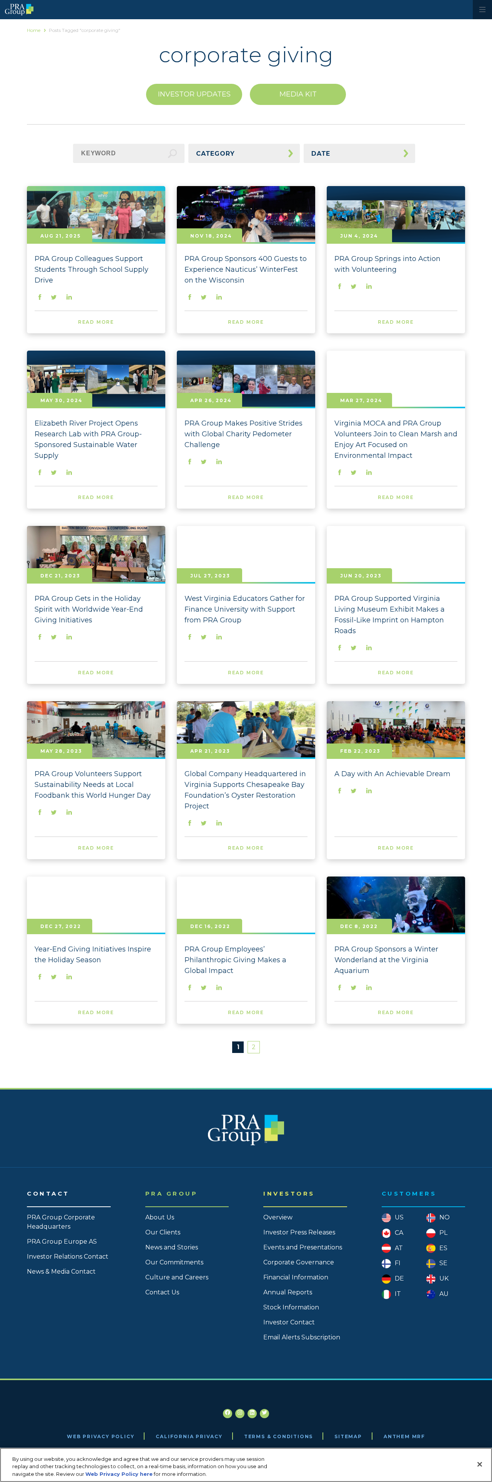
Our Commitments (174, 1262)
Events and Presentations (302, 1247)
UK (444, 1278)
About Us (159, 1217)
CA (399, 1232)
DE (399, 1278)
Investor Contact (289, 1322)
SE (443, 1263)
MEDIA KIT (298, 94)
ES (443, 1248)
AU (444, 1293)
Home (33, 30)
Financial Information (295, 1277)
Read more (96, 322)
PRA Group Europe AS (62, 1241)
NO (444, 1217)
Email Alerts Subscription (301, 1337)
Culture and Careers (176, 1277)
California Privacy (189, 1436)
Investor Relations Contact (67, 1256)
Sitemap (348, 1436)
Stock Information (291, 1307)
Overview (278, 1217)
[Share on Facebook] (40, 297)
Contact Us (162, 1292)
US (399, 1217)
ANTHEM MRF (404, 1436)
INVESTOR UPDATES (194, 94)
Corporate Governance (298, 1262)
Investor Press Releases (299, 1232)
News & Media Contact (61, 1271)
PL (443, 1232)
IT (398, 1293)
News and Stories (171, 1247)
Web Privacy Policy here (119, 1474)
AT (399, 1248)
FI (398, 1263)
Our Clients (162, 1232)
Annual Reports (287, 1292)
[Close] (479, 1464)
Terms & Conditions (278, 1436)
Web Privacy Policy (100, 1436)
